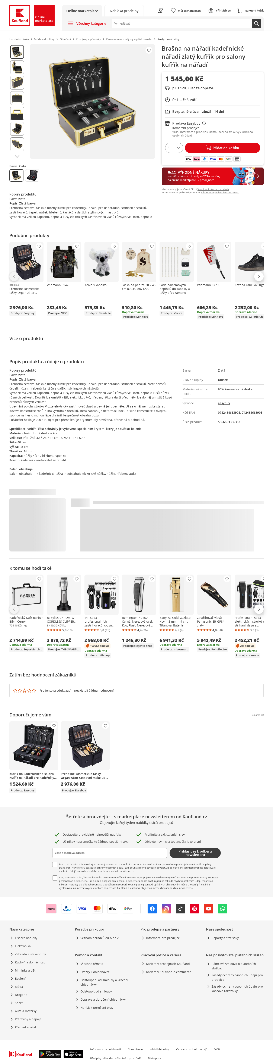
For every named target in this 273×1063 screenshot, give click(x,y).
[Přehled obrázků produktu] (17, 101)
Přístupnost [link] (155, 1058)
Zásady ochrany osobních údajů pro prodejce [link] (237, 977)
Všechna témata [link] (91, 964)
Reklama (14, 285)
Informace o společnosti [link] (105, 1049)
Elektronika (23, 946)
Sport (19, 1003)
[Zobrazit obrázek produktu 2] (17, 67)
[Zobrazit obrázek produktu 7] (17, 144)
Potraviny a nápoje (28, 1019)
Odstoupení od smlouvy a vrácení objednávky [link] (104, 982)
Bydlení (20, 978)
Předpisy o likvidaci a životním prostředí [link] (115, 1058)
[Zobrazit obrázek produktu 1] (17, 52)
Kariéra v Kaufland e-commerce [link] (168, 972)
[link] (124, 10)
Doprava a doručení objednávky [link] (103, 999)
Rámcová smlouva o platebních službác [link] (234, 966)
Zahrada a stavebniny (30, 954)
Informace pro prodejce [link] (163, 938)
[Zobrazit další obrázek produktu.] (17, 156)
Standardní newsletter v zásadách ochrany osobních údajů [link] (91, 867)
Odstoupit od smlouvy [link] (96, 991)
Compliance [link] (135, 1049)
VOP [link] (217, 1049)
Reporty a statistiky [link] (225, 938)
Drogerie (21, 995)
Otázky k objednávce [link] (95, 972)
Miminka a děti (25, 970)
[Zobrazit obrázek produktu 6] (17, 129)
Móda (19, 987)
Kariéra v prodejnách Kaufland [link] (168, 964)
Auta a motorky (25, 1011)
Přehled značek (26, 1027)
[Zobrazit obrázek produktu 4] (17, 98)
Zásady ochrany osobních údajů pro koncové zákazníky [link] (237, 988)
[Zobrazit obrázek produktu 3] (17, 83)
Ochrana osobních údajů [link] (191, 1049)
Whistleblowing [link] (159, 1049)
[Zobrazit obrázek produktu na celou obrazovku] (92, 101)
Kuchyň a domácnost (30, 962)
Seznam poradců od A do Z (99, 938)
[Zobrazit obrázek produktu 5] (17, 113)
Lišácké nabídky (26, 938)
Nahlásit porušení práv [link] (96, 1008)
